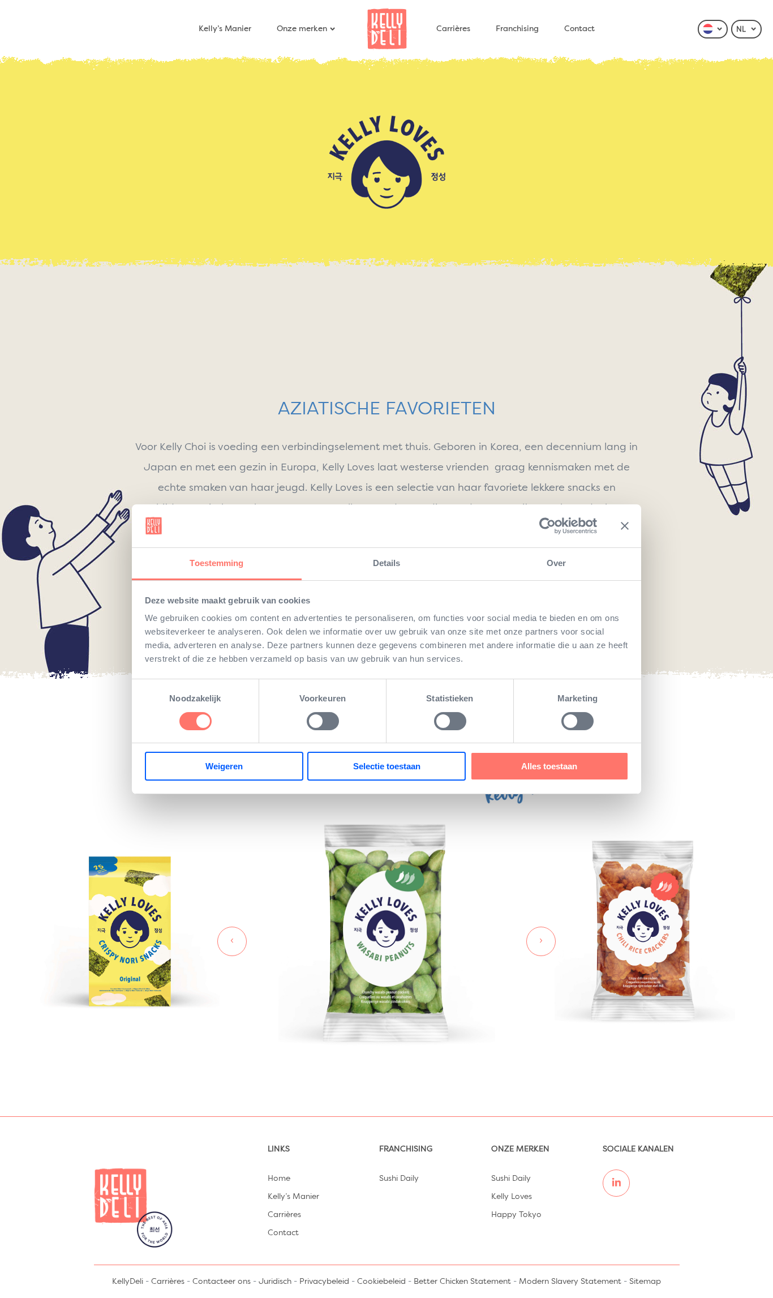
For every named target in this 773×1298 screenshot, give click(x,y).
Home (279, 1179)
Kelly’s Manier (225, 29)
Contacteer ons (221, 1282)
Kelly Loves (511, 1197)
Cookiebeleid (381, 1282)
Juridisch (275, 1282)
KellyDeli (127, 1282)
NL (742, 29)
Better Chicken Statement (462, 1282)
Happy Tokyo (516, 1215)
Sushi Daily (399, 1179)
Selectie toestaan (386, 766)
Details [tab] (387, 563)
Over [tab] (556, 563)
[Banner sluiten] (625, 526)
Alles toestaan (549, 766)
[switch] (323, 721)
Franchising (517, 29)
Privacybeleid (324, 1282)
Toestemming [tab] (216, 563)
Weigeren (224, 766)
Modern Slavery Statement (570, 1282)
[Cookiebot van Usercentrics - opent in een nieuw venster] (547, 525)
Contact (579, 29)
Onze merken (302, 29)
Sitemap (645, 1282)
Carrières (453, 29)
